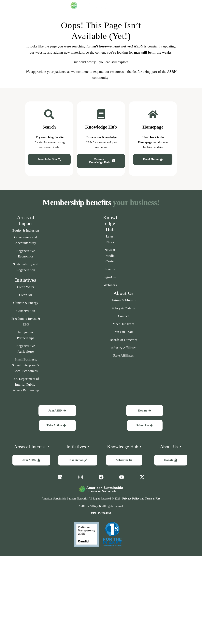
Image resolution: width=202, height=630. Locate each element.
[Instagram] (80, 477)
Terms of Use (152, 498)
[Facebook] (101, 477)
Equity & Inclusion (25, 230)
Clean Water (25, 287)
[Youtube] (121, 477)
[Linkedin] (60, 477)
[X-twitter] (142, 477)
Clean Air (25, 295)
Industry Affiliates (123, 348)
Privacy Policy (130, 498)
